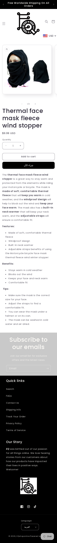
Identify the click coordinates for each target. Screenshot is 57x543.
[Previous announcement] (3, 4)
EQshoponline (23, 536)
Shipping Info (13, 409)
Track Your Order (16, 416)
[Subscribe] (47, 368)
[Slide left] (22, 104)
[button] (3, 23)
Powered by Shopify (39, 536)
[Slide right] (35, 104)
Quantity (6, 139)
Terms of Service (16, 430)
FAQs (9, 395)
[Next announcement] (53, 4)
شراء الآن (28, 165)
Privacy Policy (14, 423)
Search (10, 389)
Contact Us (12, 402)
